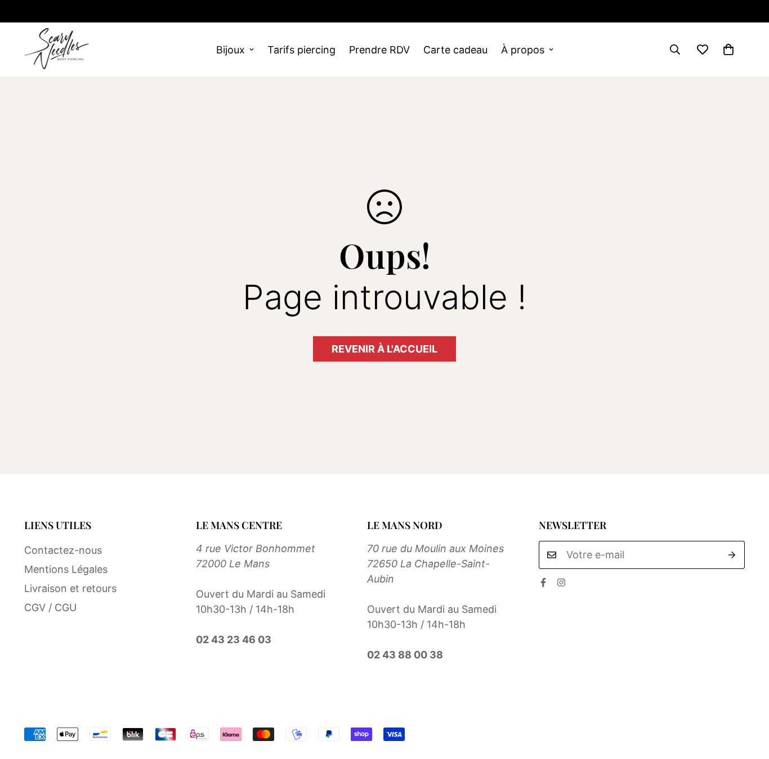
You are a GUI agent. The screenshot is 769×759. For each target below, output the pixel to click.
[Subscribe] (732, 555)
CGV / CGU (50, 607)
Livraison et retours (70, 588)
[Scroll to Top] (747, 698)
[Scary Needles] (56, 49)
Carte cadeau (455, 50)
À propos (522, 50)
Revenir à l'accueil (384, 349)
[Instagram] (64, 11)
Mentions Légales (66, 569)
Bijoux (230, 50)
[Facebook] (28, 11)
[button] (728, 49)
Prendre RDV (379, 50)
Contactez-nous (63, 550)
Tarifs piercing (301, 50)
